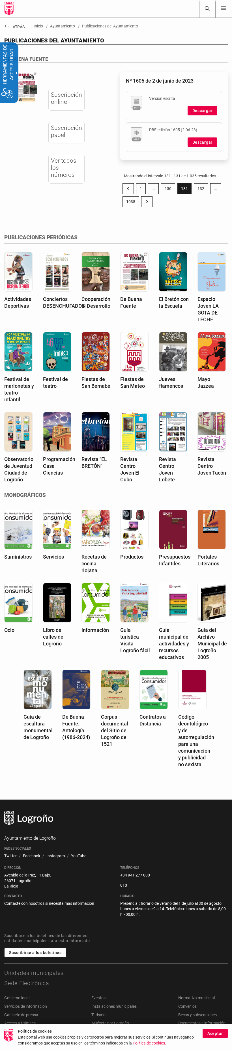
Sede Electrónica (26, 983)
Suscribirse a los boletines (35, 952)
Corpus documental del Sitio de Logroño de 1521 (114, 730)
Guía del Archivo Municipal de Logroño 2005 (212, 643)
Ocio (9, 630)
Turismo (98, 1015)
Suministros (18, 557)
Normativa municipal (196, 998)
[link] (207, 9)
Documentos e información (201, 1023)
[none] (223, 9)
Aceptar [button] (215, 1033)
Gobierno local (16, 998)
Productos (131, 557)
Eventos (98, 998)
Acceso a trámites (20, 1023)
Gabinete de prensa (21, 1015)
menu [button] (223, 8)
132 (202, 189)
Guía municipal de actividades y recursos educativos (174, 643)
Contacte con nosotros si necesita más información (49, 903)
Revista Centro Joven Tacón (211, 466)
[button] (153, 188)
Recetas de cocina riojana (94, 563)
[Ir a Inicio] (9, 8)
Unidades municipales (34, 973)
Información (95, 630)
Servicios (53, 557)
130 (170, 189)
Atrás (14, 27)
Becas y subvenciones (197, 1015)
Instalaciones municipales (114, 1006)
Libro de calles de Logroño (53, 637)
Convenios (187, 1006)
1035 (132, 202)
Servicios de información (25, 1006)
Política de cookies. (149, 1043)
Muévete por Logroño (110, 1023)
